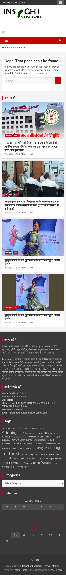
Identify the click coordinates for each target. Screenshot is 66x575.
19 (24, 529)
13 (33, 523)
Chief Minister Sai (24, 448)
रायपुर (26, 467)
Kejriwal (44, 455)
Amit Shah (17, 428)
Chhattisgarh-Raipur (13, 443)
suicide (45, 459)
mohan (51, 455)
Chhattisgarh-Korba (22, 440)
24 (7, 535)
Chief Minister (50, 444)
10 (7, 523)
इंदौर (56, 463)
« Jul (4, 546)
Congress (43, 448)
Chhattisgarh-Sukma (35, 444)
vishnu (35, 463)
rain (33, 458)
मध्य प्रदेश (20, 467)
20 (33, 529)
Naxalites (21, 458)
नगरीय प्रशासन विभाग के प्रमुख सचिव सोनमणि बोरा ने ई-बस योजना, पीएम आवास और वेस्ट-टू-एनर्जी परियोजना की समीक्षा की (32, 205)
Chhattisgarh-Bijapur (33, 433)
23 (59, 529)
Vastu (26, 463)
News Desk (27, 154)
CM (34, 448)
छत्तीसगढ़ (9, 135)
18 (15, 529)
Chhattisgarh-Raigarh (44, 440)
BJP (42, 428)
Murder (12, 458)
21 (42, 529)
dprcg (55, 448)
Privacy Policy (52, 566)
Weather (47, 463)
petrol (28, 459)
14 (42, 523)
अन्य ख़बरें (9, 97)
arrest (26, 429)
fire (22, 454)
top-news (10, 462)
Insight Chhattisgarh (23, 22)
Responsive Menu (60, 2)
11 (15, 523)
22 (50, 529)
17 (7, 529)
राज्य (15, 135)
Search (58, 80)
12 (24, 523)
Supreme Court (55, 458)
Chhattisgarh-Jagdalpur (38, 436)
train (21, 463)
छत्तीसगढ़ (5, 467)
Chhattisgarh (11, 433)
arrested (33, 428)
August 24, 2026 (12, 154)
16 (59, 523)
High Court (35, 454)
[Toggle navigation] (6, 40)
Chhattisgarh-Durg (18, 437)
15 (50, 523)
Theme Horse (20, 570)
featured (10, 453)
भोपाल (12, 466)
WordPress (56, 570)
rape (39, 458)
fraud (26, 454)
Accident (7, 428)
